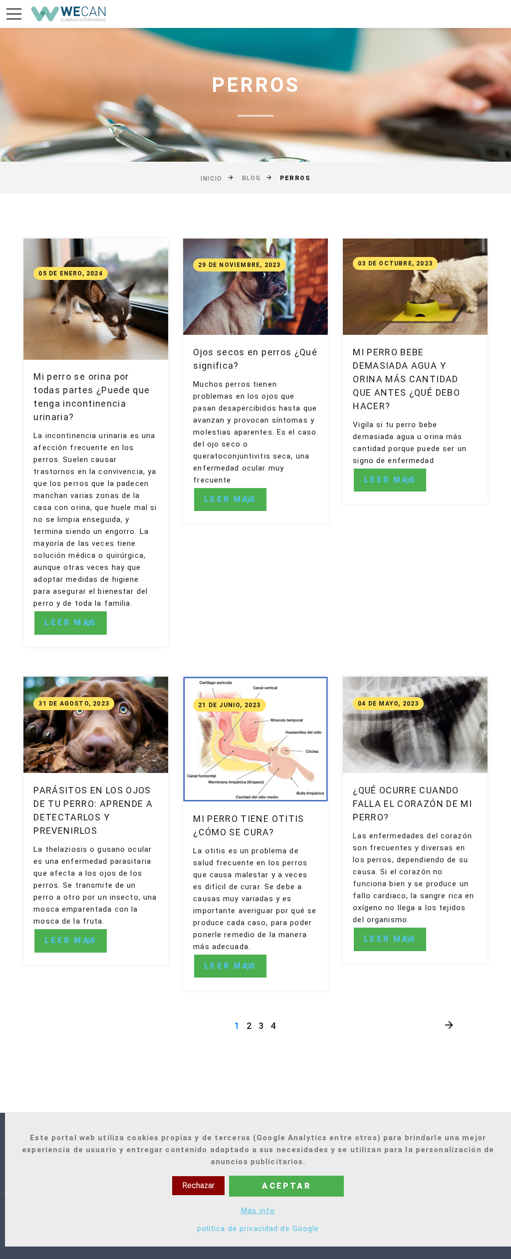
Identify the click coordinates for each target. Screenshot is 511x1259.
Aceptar (286, 1186)
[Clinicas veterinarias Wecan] (69, 13)
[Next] (449, 1025)
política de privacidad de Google (258, 1228)
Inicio (211, 178)
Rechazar (198, 1185)
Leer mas (70, 622)
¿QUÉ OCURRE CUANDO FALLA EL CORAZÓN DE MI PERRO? (412, 803)
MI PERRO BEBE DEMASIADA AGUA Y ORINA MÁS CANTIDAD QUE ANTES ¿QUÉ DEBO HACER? (406, 379)
